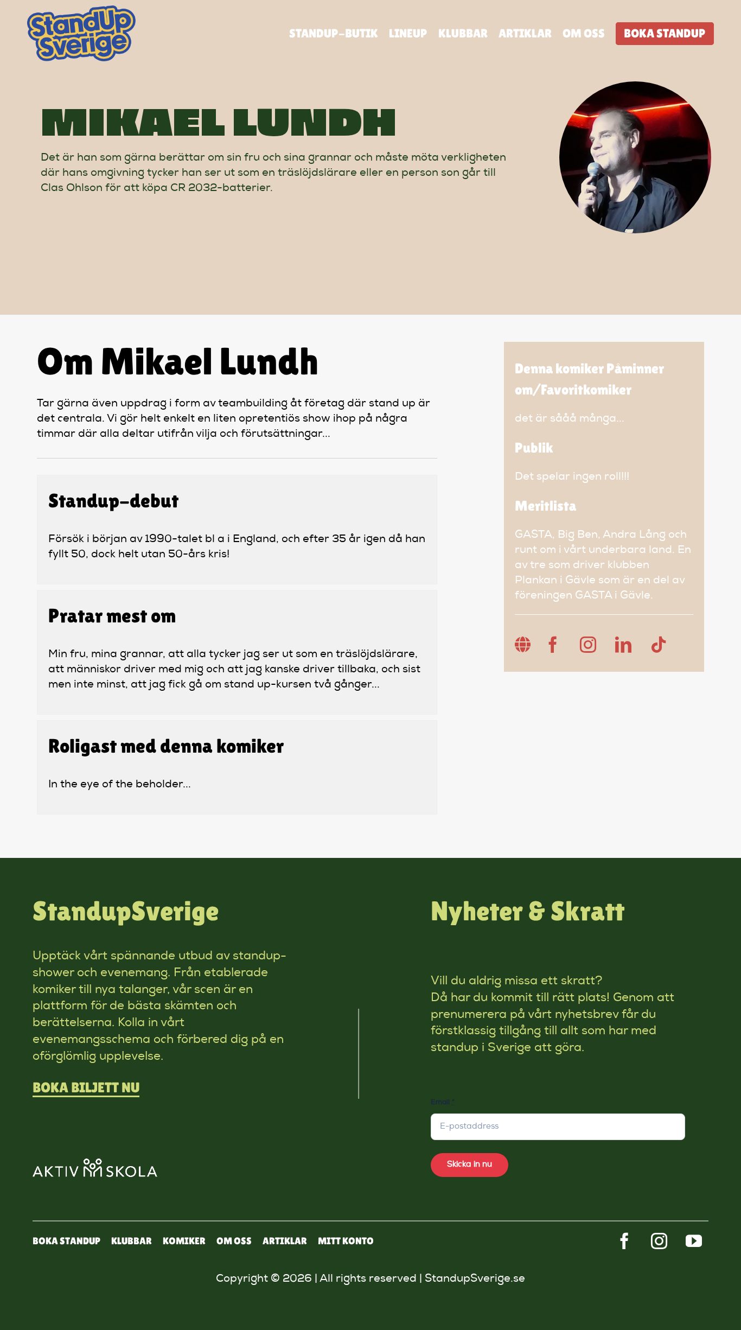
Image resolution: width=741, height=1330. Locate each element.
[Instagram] (588, 645)
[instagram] (659, 1241)
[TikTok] (658, 645)
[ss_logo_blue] (81, 10)
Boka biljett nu (86, 1087)
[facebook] (624, 1241)
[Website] (523, 645)
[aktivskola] (95, 1164)
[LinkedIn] (623, 645)
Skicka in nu (469, 1165)
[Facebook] (553, 645)
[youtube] (693, 1241)
